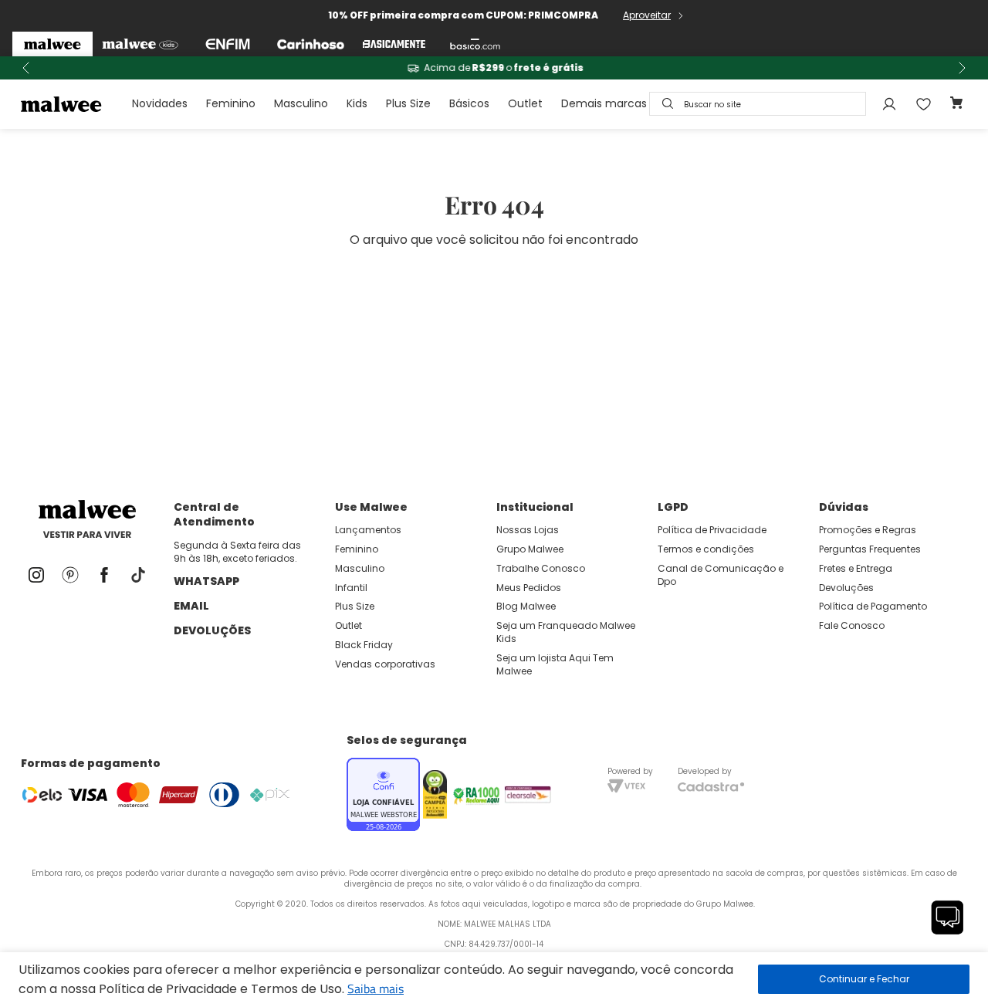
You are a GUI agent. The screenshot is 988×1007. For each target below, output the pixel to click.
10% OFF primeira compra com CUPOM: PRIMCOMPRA (463, 15)
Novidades (160, 103)
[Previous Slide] (26, 68)
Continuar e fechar (863, 979)
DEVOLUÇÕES (212, 630)
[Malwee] (52, 44)
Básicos (469, 103)
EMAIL (191, 605)
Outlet (525, 103)
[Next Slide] (962, 68)
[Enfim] (228, 44)
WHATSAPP (206, 581)
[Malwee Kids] (140, 44)
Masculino (301, 103)
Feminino (230, 103)
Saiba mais (375, 988)
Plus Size (408, 103)
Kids (357, 103)
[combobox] (757, 104)
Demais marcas (604, 103)
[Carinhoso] (311, 44)
